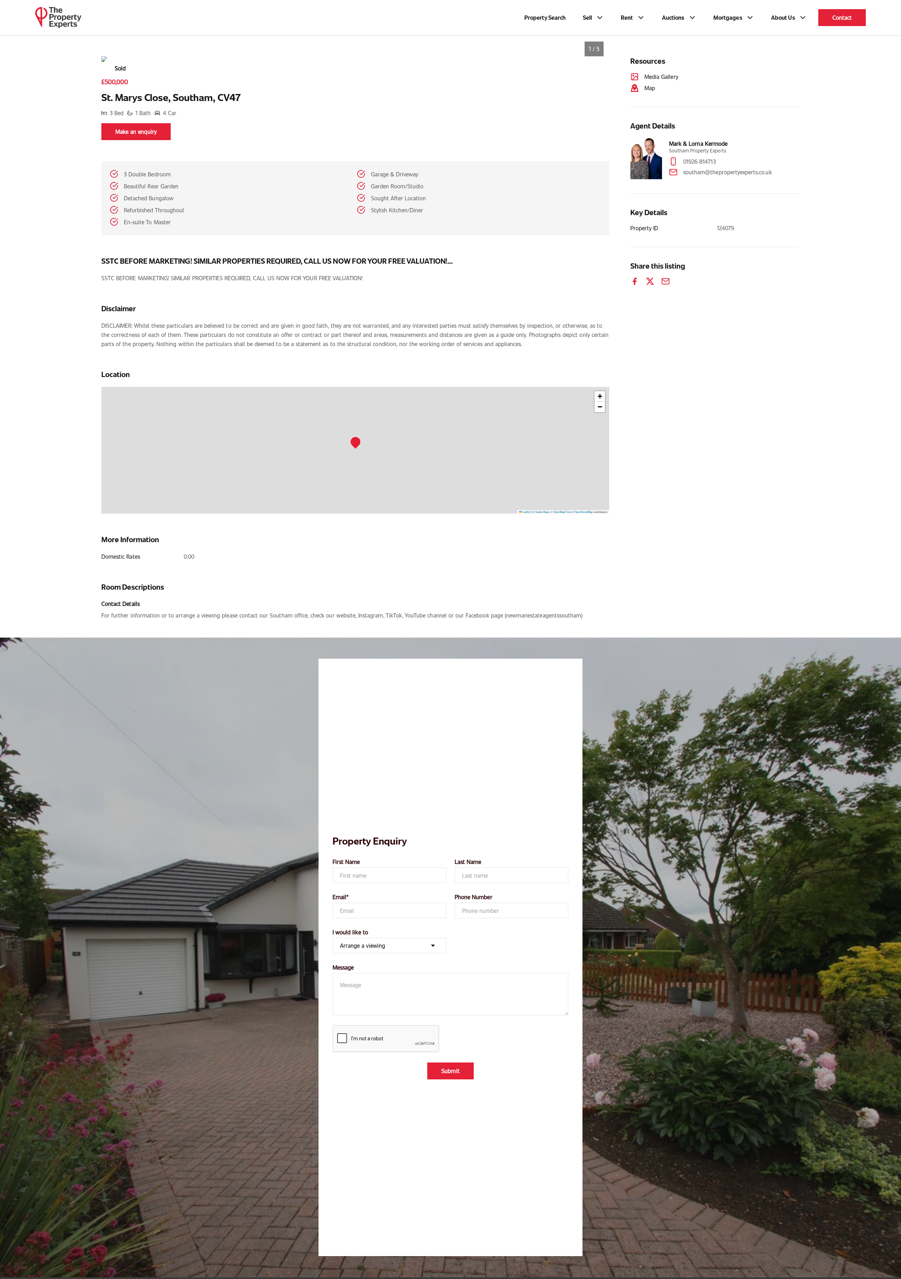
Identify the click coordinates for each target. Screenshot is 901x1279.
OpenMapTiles (562, 512)
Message (343, 967)
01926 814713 (699, 161)
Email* (340, 897)
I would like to (350, 932)
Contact (842, 17)
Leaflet (526, 512)
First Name (346, 861)
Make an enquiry (136, 131)
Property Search (545, 17)
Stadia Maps (542, 512)
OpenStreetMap (583, 512)
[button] (357, 444)
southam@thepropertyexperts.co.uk (727, 172)
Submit (450, 1070)
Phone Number (473, 897)
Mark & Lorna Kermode (698, 143)
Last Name (468, 861)
